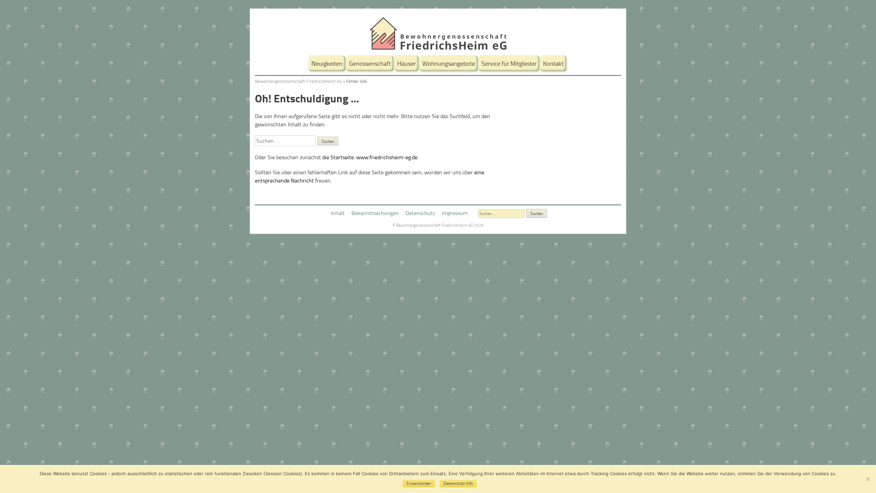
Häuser (406, 63)
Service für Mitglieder (509, 63)
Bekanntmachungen (375, 213)
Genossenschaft (370, 63)
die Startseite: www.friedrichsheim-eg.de (369, 157)
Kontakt (553, 63)
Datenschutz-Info (458, 483)
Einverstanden (419, 483)
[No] (867, 479)
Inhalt (338, 213)
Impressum (454, 213)
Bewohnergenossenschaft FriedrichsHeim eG (298, 81)
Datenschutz (420, 213)
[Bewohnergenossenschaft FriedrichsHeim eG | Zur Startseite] (438, 47)
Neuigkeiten (327, 63)
